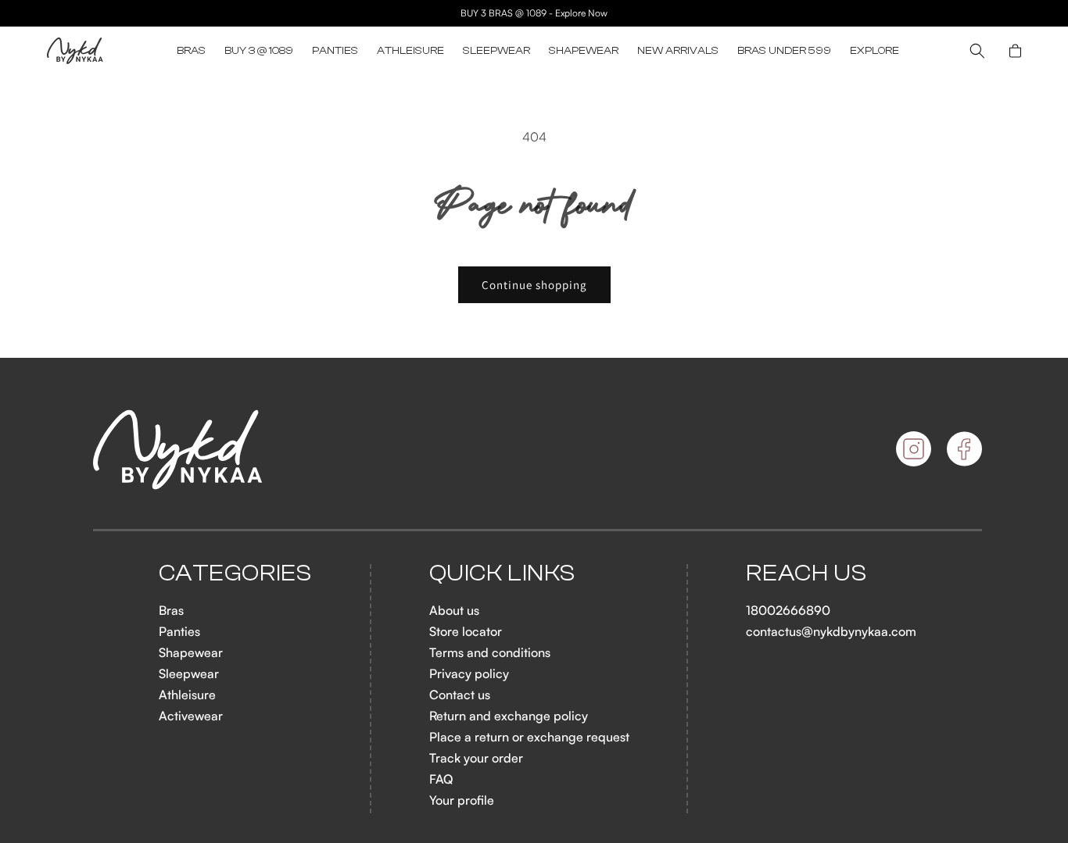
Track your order (476, 758)
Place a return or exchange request (529, 737)
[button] (191, 50)
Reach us (806, 573)
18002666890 (788, 610)
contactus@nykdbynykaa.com (831, 631)
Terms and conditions (489, 652)
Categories (235, 573)
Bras (171, 610)
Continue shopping (534, 284)
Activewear (191, 715)
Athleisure (187, 694)
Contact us (459, 694)
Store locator (465, 631)
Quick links (502, 573)
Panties (179, 631)
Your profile (461, 800)
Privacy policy (469, 673)
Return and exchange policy (508, 715)
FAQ (441, 779)
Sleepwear (189, 673)
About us (454, 610)
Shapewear (191, 652)
